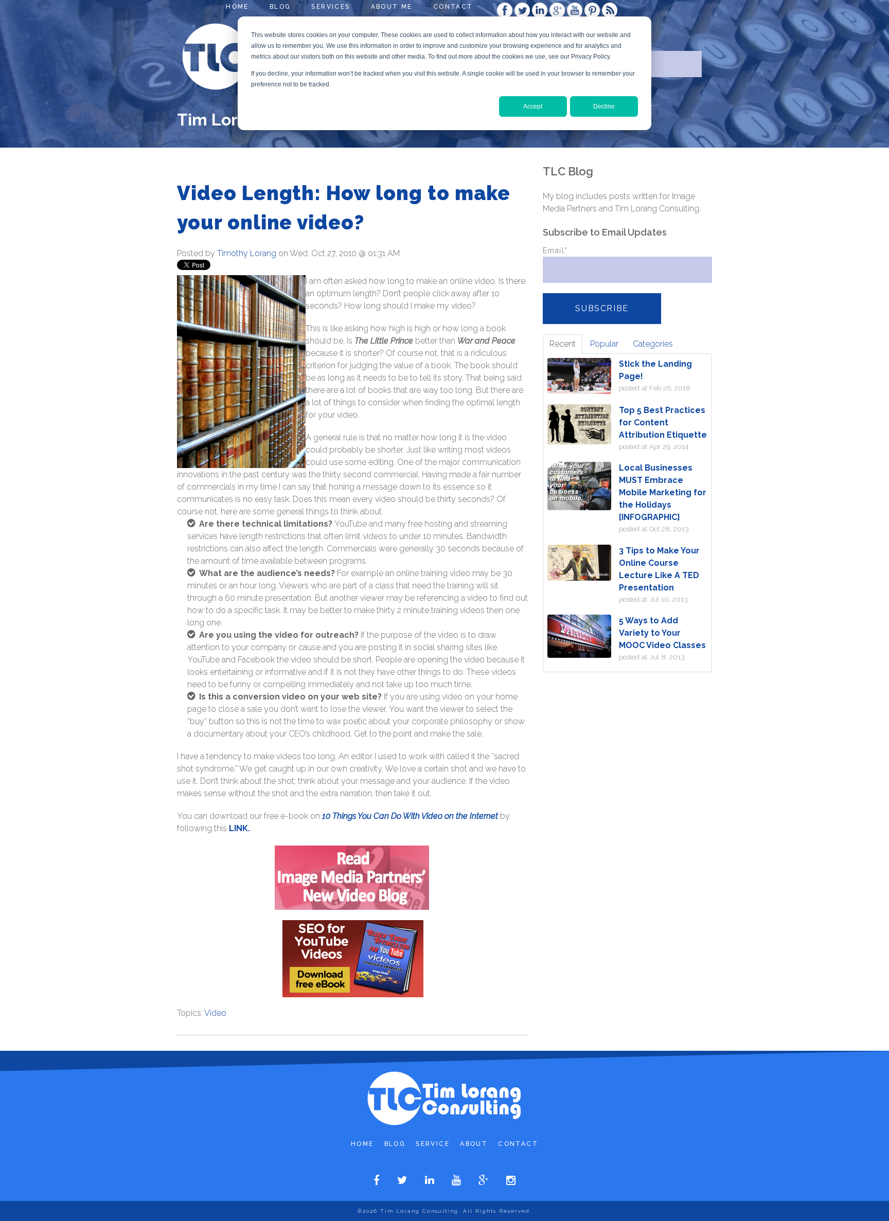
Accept (532, 106)
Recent (562, 344)
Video (215, 1013)
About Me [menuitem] (392, 6)
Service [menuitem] (433, 1143)
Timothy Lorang (246, 253)
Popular (604, 344)
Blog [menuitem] (280, 6)
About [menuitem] (474, 1143)
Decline (604, 106)
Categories (653, 344)
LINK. (239, 828)
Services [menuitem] (330, 6)
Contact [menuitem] (453, 6)
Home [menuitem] (237, 6)
